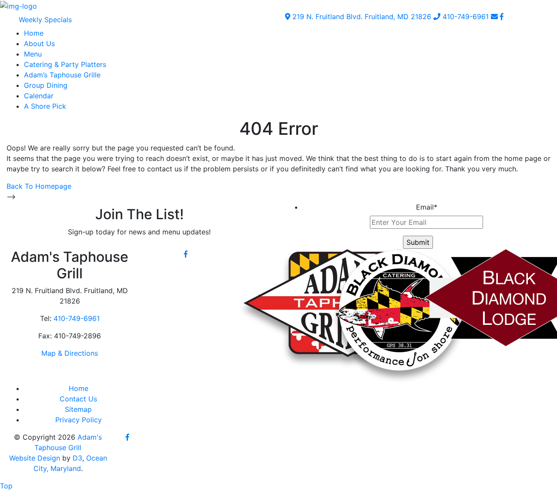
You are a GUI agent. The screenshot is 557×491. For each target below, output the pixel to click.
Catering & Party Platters (65, 64)
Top (6, 485)
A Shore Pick (45, 106)
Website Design (34, 458)
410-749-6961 (464, 16)
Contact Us (78, 398)
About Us (39, 43)
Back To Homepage (39, 186)
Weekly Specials (45, 19)
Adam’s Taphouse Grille (62, 74)
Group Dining (45, 85)
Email (426, 207)
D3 (77, 458)
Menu (33, 54)
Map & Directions (69, 353)
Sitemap (78, 409)
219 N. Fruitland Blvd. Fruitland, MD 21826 (360, 16)
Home (34, 33)
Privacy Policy (78, 419)
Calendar (39, 95)
